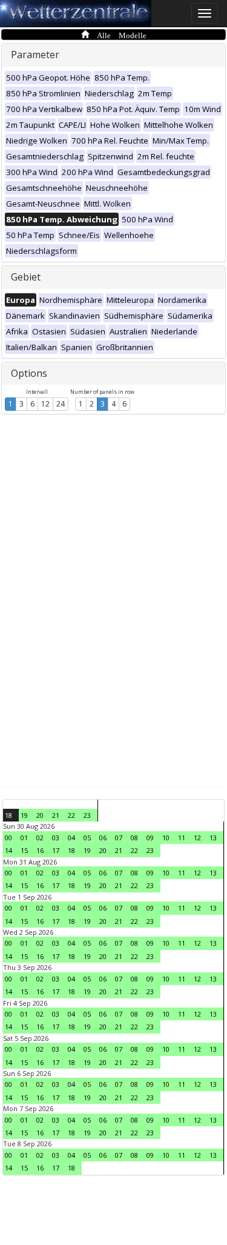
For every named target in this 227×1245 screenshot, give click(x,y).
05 (87, 837)
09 (150, 837)
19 (24, 815)
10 (165, 837)
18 (8, 815)
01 (24, 837)
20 (40, 815)
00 (8, 837)
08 (134, 837)
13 (213, 837)
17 (55, 850)
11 (181, 837)
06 (103, 837)
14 (8, 850)
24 (60, 404)
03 (55, 837)
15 (24, 850)
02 (40, 837)
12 (45, 404)
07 (118, 837)
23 (87, 815)
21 (55, 815)
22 (71, 815)
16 (40, 850)
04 (71, 837)
